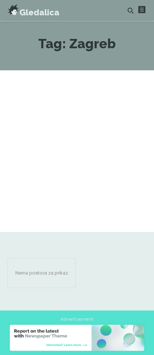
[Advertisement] (77, 151)
